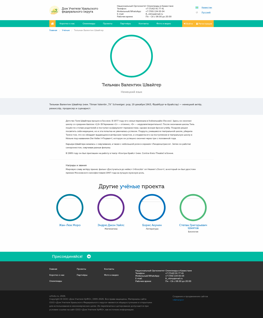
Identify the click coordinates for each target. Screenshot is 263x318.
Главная (53, 30)
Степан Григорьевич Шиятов (193, 227)
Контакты (144, 23)
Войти (189, 23)
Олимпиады (89, 23)
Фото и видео (163, 23)
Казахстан (207, 7)
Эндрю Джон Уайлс (111, 225)
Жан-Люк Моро (70, 225)
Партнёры (125, 23)
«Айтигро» (178, 300)
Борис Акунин (152, 225)
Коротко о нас (67, 23)
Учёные (66, 30)
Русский (206, 12)
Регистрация (205, 23)
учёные (130, 186)
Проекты (107, 23)
